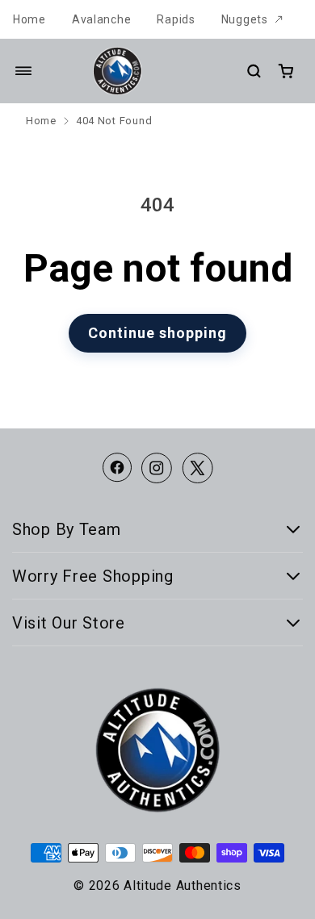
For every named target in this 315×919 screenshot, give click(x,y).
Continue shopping (157, 332)
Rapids (176, 19)
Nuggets (244, 19)
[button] (23, 71)
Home (29, 19)
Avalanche (101, 19)
